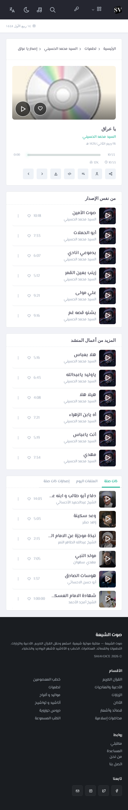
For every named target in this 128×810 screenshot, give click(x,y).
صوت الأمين (84, 213)
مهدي (89, 455)
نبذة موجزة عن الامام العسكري (71, 536)
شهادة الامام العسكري (73, 596)
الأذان (117, 703)
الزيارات (117, 695)
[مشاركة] (110, 174)
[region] (64, 549)
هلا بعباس (85, 355)
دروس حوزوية (49, 711)
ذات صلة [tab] (111, 481)
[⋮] (18, 216)
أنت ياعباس (84, 435)
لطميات (90, 49)
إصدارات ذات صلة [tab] (56, 481)
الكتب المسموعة (47, 718)
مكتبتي (116, 744)
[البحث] (53, 9)
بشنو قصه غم (82, 313)
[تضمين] (69, 174)
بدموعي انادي (82, 253)
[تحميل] (55, 174)
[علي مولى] (28, 174)
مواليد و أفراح (50, 695)
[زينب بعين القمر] (42, 174)
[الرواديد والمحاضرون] (76, 9)
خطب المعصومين (46, 680)
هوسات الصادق (80, 576)
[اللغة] (12, 9)
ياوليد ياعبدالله (81, 375)
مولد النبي (85, 556)
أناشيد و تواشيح (47, 703)
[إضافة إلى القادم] (83, 174)
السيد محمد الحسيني (60, 49)
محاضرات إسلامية (108, 718)
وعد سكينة (85, 516)
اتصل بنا (115, 764)
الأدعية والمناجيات (108, 687)
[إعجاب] (40, 108)
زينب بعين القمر (80, 273)
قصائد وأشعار (111, 711)
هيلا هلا (87, 395)
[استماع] (23, 109)
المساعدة (114, 751)
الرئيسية (109, 49)
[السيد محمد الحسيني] (96, 174)
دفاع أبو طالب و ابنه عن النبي (72, 496)
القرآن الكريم (112, 680)
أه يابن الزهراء (82, 415)
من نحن (116, 757)
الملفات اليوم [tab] (86, 481)
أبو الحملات (85, 233)
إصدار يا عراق (27, 49)
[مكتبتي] (40, 9)
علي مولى (85, 293)
